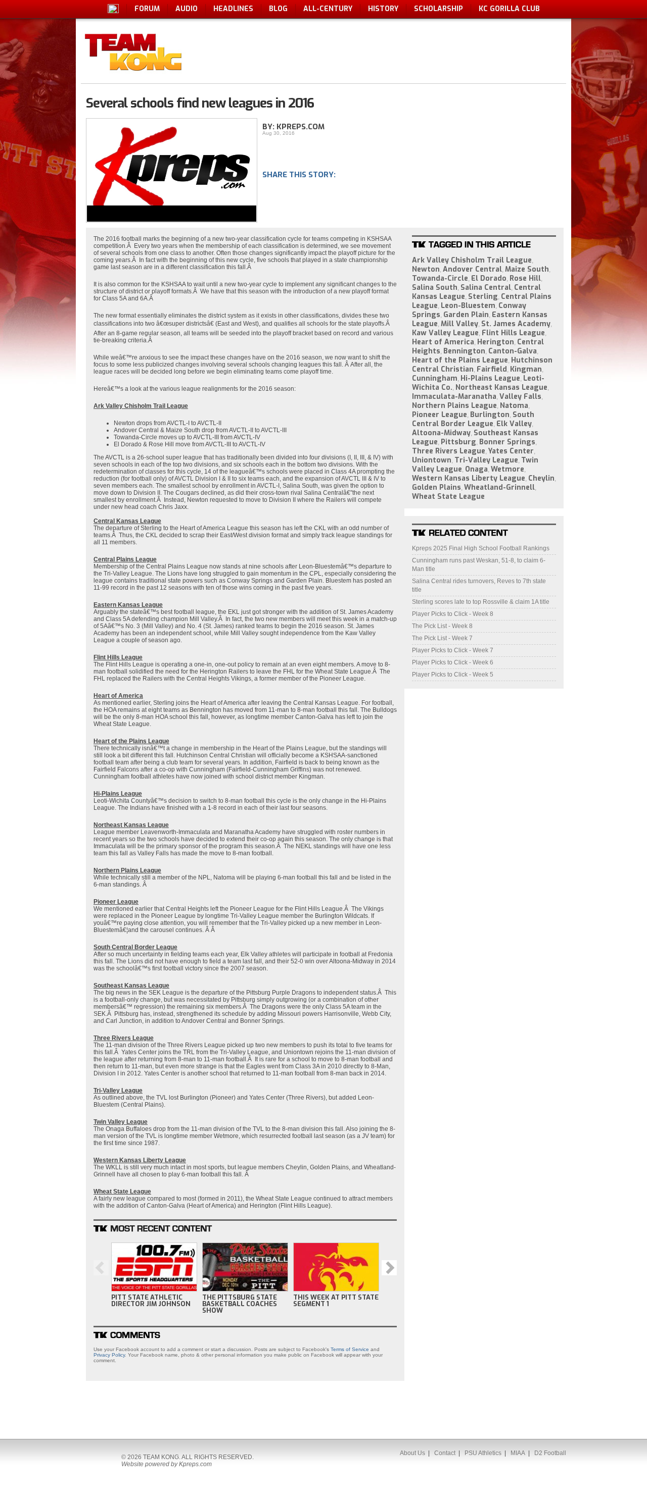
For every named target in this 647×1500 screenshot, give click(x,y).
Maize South (527, 269)
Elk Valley (514, 424)
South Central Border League (473, 419)
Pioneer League (439, 415)
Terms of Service (350, 1349)
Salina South (434, 287)
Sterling (483, 296)
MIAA (518, 1453)
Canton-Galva (512, 351)
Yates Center (511, 451)
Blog (278, 9)
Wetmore (507, 469)
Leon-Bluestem (468, 306)
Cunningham (434, 378)
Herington (495, 342)
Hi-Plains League (490, 378)
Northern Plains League (454, 405)
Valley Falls (520, 396)
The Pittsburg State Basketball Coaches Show (239, 1304)
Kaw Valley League (445, 333)
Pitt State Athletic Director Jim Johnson (151, 1300)
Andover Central (472, 269)
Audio (186, 9)
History (383, 9)
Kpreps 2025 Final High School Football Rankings (480, 548)
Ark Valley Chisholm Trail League (472, 260)
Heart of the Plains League (460, 360)
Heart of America (443, 342)
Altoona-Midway (441, 433)
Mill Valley (459, 324)
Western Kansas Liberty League (468, 478)
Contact (444, 1453)
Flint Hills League (513, 333)
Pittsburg (458, 442)
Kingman (526, 369)
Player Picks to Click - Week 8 (452, 613)
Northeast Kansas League (501, 387)
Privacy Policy (109, 1355)
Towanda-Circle (440, 278)
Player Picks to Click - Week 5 (452, 674)
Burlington (490, 415)
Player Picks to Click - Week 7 (452, 650)
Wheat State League (448, 496)
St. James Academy (515, 324)
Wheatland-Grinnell (499, 487)
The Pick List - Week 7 (442, 638)
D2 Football (550, 1453)
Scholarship (438, 9)
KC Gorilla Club (509, 9)
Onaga (476, 469)
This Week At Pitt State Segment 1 (336, 1300)
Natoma (514, 405)
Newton (426, 269)
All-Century (327, 9)
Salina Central (485, 287)
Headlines (233, 9)
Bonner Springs (507, 442)
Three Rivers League (448, 451)
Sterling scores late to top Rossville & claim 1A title (480, 601)
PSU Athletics (483, 1453)
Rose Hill (525, 278)
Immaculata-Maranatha (454, 396)
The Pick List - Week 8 (442, 626)
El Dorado (488, 278)
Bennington (464, 351)
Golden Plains (436, 487)
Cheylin (541, 478)
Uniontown (431, 460)
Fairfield (492, 369)
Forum (147, 9)
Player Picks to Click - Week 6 (452, 662)
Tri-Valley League (486, 460)
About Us (412, 1453)
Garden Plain (466, 315)
